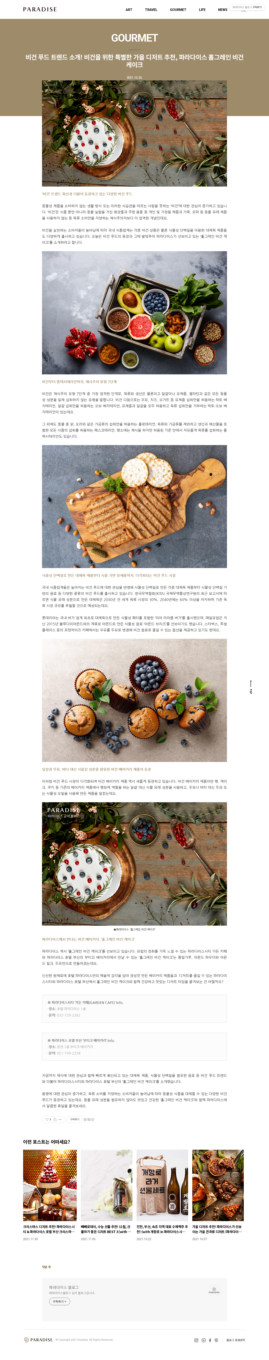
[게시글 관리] (60, 1119)
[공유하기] (55, 1119)
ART (129, 10)
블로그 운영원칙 (236, 1340)
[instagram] (196, 1340)
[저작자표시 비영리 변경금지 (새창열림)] (88, 1119)
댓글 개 (46, 1267)
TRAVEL (151, 10)
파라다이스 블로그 (64, 1287)
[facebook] (210, 1340)
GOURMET (178, 10)
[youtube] (204, 1340)
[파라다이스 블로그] (40, 9)
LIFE (202, 10)
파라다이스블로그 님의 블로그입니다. (72, 1293)
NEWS (222, 10)
